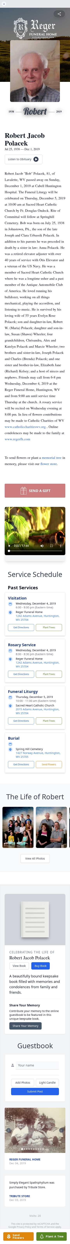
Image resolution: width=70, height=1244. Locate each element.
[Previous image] (8, 1130)
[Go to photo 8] (38, 1149)
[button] (35, 1130)
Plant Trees (49, 627)
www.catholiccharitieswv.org (26, 426)
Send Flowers (49, 764)
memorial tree (51, 457)
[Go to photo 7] (36, 1149)
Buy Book (40, 966)
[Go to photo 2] (24, 1149)
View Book (19, 966)
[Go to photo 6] (34, 1149)
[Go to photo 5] (31, 1149)
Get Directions (21, 627)
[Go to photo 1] (22, 1149)
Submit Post (35, 1091)
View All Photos (35, 858)
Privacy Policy (24, 1227)
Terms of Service (46, 1227)
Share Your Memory (25, 1026)
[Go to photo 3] (27, 1149)
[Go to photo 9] (41, 1149)
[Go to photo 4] (29, 1149)
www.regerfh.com (17, 439)
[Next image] (61, 1130)
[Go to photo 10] (43, 1149)
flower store (48, 463)
